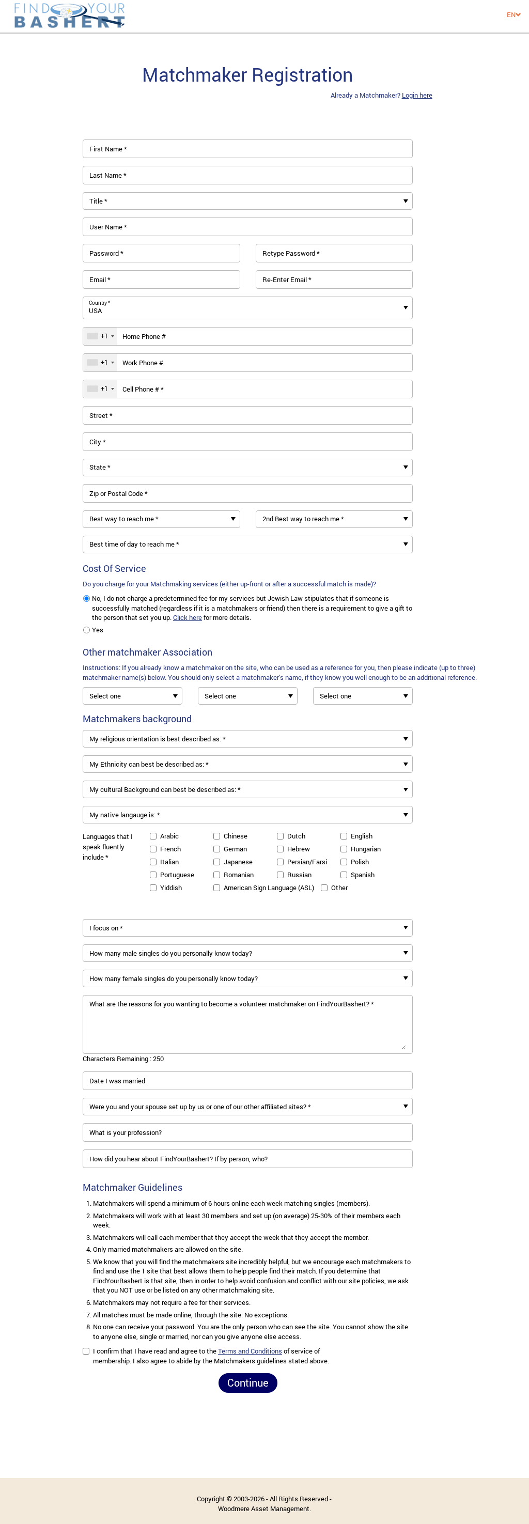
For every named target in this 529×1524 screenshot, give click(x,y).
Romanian (239, 874)
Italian (169, 861)
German (235, 848)
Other (339, 887)
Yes (97, 629)
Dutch (296, 836)
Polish (360, 861)
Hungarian (366, 848)
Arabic (169, 836)
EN (511, 14)
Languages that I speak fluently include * (108, 847)
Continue (248, 1383)
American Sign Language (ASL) (269, 887)
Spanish (363, 874)
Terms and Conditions (250, 1351)
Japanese (238, 861)
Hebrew (298, 848)
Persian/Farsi (307, 861)
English (361, 836)
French (170, 848)
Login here (417, 95)
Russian (299, 874)
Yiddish (171, 887)
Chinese (235, 836)
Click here (187, 617)
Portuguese (177, 874)
